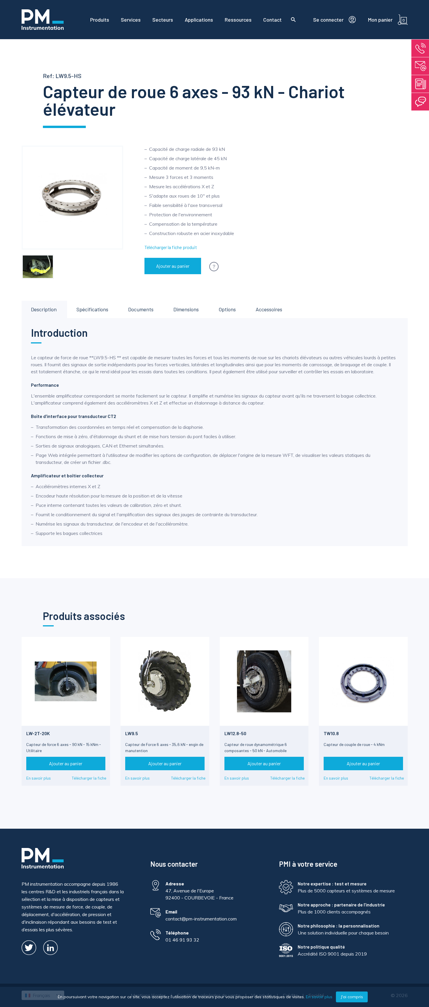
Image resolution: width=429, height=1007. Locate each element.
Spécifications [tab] (92, 309)
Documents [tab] (141, 309)
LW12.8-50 (235, 733)
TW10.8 (331, 733)
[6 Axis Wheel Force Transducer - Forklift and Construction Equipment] (38, 266)
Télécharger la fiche (89, 777)
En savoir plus (38, 777)
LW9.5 (131, 733)
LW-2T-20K (38, 733)
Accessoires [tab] (269, 309)
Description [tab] (44, 309)
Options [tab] (227, 309)
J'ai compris (352, 996)
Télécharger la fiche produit (170, 247)
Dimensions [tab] (186, 309)
